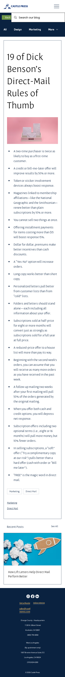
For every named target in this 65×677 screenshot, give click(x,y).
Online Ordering (39, 603)
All (5, 29)
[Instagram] (28, 596)
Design (18, 29)
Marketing (35, 29)
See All (54, 526)
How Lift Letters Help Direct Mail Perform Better (29, 574)
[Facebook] (32, 596)
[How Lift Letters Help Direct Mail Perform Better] (32, 549)
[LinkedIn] (37, 596)
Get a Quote (25, 603)
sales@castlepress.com (24, 610)
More (51, 29)
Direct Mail (31, 491)
